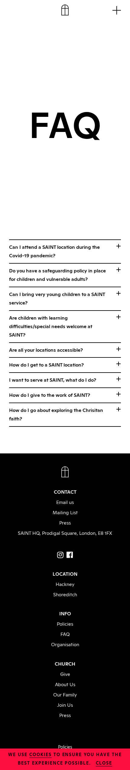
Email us (65, 502)
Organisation (65, 644)
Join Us (65, 704)
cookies (40, 754)
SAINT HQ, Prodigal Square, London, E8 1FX (65, 532)
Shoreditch (65, 594)
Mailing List (65, 512)
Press (65, 522)
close (104, 762)
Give (65, 673)
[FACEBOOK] (70, 555)
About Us (65, 684)
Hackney (65, 584)
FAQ (65, 633)
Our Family (65, 694)
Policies (65, 623)
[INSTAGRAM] (60, 555)
